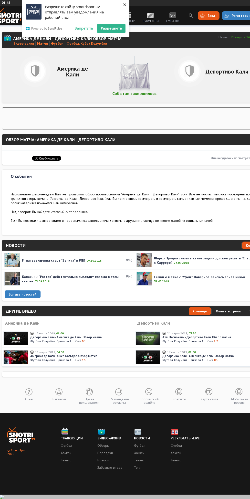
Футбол (66, 445)
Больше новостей (23, 294)
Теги (137, 467)
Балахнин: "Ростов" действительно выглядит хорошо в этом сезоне (70, 279)
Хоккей (66, 453)
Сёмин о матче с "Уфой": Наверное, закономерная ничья (199, 277)
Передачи (105, 453)
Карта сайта (209, 399)
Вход (211, 15)
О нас (29, 399)
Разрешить (111, 28)
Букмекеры (151, 21)
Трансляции (72, 438)
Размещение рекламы (119, 400)
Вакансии (59, 399)
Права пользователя (89, 400)
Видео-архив (109, 438)
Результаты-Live (185, 438)
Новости (103, 460)
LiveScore (173, 21)
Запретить (84, 28)
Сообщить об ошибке (149, 400)
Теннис (66, 460)
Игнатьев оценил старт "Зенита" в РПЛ (53, 260)
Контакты (179, 399)
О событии (21, 176)
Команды (199, 311)
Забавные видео (110, 467)
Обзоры (103, 445)
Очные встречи (228, 311)
